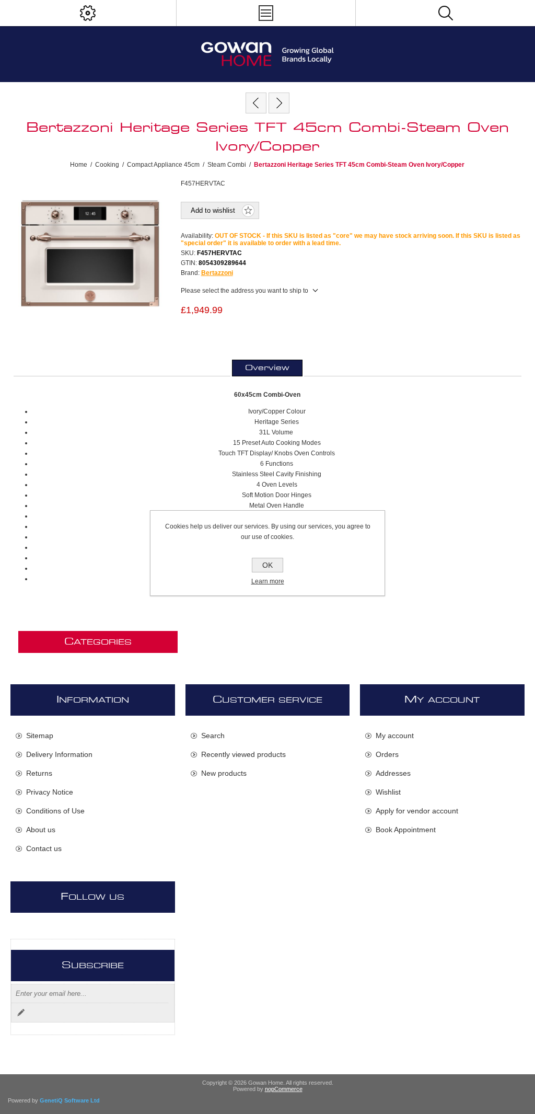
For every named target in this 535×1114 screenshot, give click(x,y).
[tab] (267, 368)
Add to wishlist (213, 210)
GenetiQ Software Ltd (70, 1100)
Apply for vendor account (417, 811)
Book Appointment (406, 829)
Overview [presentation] (267, 368)
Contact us (44, 848)
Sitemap (39, 735)
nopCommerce (284, 1089)
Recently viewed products (243, 754)
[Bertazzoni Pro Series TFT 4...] (279, 103)
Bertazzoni (217, 273)
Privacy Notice (49, 792)
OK (267, 565)
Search (213, 735)
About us (40, 829)
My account (395, 735)
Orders (387, 754)
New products (224, 773)
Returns (39, 773)
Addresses (393, 773)
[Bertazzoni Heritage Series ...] (256, 103)
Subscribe (20, 1012)
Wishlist (388, 792)
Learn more (267, 581)
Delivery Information (59, 754)
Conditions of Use (55, 811)
